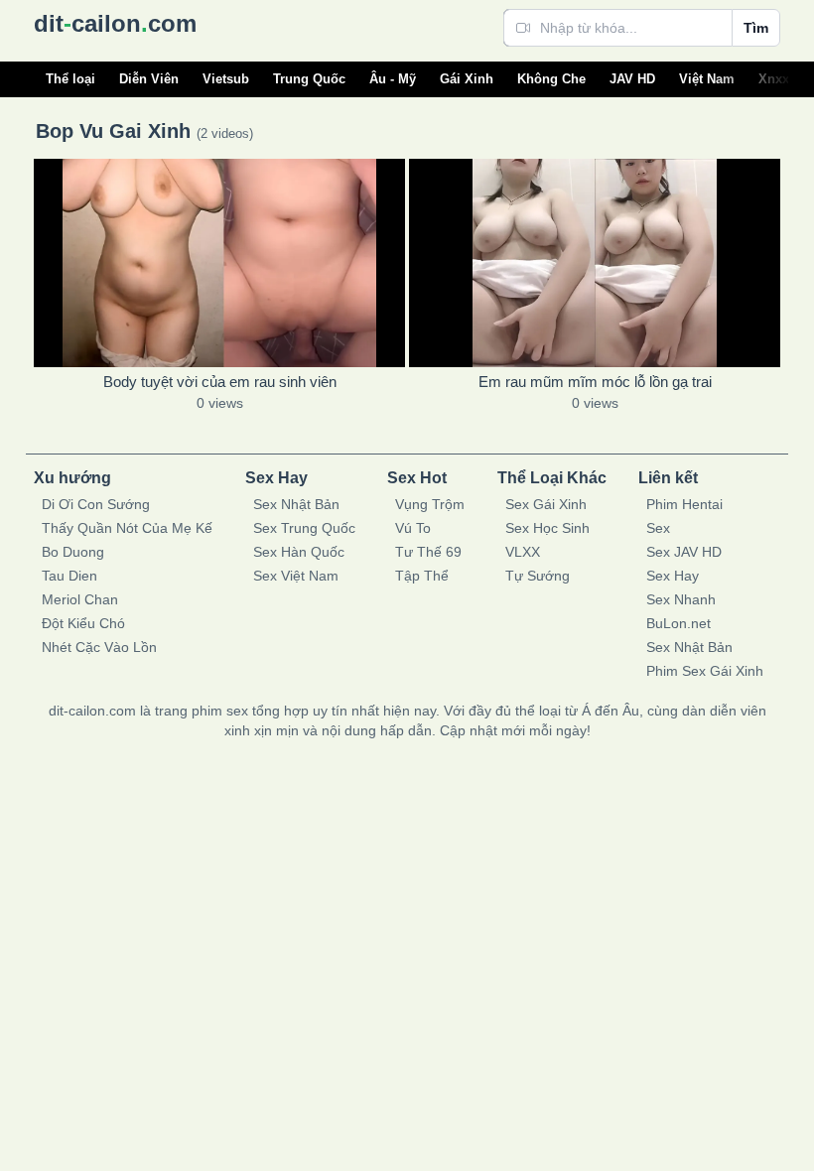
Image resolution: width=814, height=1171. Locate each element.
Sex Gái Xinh (546, 504)
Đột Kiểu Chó (83, 623)
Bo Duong (73, 552)
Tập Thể (422, 576)
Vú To (413, 528)
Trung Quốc (309, 78)
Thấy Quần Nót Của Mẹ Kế (127, 528)
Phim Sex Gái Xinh (704, 671)
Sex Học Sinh (547, 528)
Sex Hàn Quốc (298, 552)
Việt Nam (707, 78)
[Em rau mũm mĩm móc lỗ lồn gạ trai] (594, 263)
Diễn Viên (149, 78)
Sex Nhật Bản (296, 504)
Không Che (551, 78)
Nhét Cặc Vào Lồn (99, 647)
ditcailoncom (115, 23)
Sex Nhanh (681, 599)
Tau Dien (69, 576)
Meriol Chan (80, 599)
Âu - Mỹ (392, 78)
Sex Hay (672, 576)
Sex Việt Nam (296, 576)
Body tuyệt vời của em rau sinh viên (220, 381)
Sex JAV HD (684, 552)
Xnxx (773, 78)
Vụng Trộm (430, 504)
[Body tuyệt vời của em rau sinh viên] (219, 263)
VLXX (522, 552)
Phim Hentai (684, 504)
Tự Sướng (537, 576)
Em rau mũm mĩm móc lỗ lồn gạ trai (595, 381)
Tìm (756, 28)
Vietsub (226, 78)
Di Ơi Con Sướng (96, 504)
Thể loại (70, 78)
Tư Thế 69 (428, 552)
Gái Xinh (466, 78)
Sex (658, 528)
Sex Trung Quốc (304, 528)
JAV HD (632, 78)
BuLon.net (678, 623)
